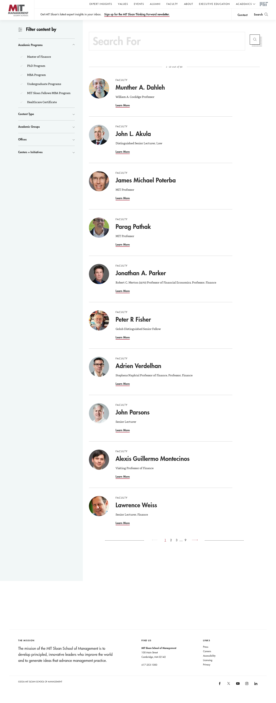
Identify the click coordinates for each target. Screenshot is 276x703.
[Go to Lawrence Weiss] (99, 506)
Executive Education (214, 3)
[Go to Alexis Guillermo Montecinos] (99, 460)
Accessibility (209, 655)
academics (244, 3)
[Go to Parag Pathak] (99, 228)
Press (205, 646)
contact (243, 15)
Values (123, 3)
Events (139, 3)
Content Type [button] (26, 114)
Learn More (123, 105)
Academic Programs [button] (30, 45)
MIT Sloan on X (228, 685)
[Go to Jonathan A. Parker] (99, 274)
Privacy (206, 664)
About (188, 3)
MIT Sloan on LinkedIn (255, 685)
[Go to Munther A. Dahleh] (99, 88)
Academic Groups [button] (29, 127)
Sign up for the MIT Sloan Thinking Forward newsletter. (137, 14)
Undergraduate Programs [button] (43, 84)
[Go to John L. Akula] (99, 135)
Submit (255, 40)
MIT (264, 4)
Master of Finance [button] (38, 56)
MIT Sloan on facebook (220, 685)
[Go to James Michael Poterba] (99, 181)
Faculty (172, 3)
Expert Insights (101, 3)
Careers (207, 651)
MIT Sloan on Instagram (246, 685)
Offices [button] (22, 139)
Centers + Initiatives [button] (30, 152)
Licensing (207, 660)
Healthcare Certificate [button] (41, 102)
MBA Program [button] (36, 74)
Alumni (155, 3)
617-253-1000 (149, 664)
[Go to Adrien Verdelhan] (99, 367)
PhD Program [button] (35, 65)
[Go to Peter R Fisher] (99, 320)
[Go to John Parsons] (99, 413)
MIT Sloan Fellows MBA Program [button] (48, 93)
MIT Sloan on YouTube (237, 685)
